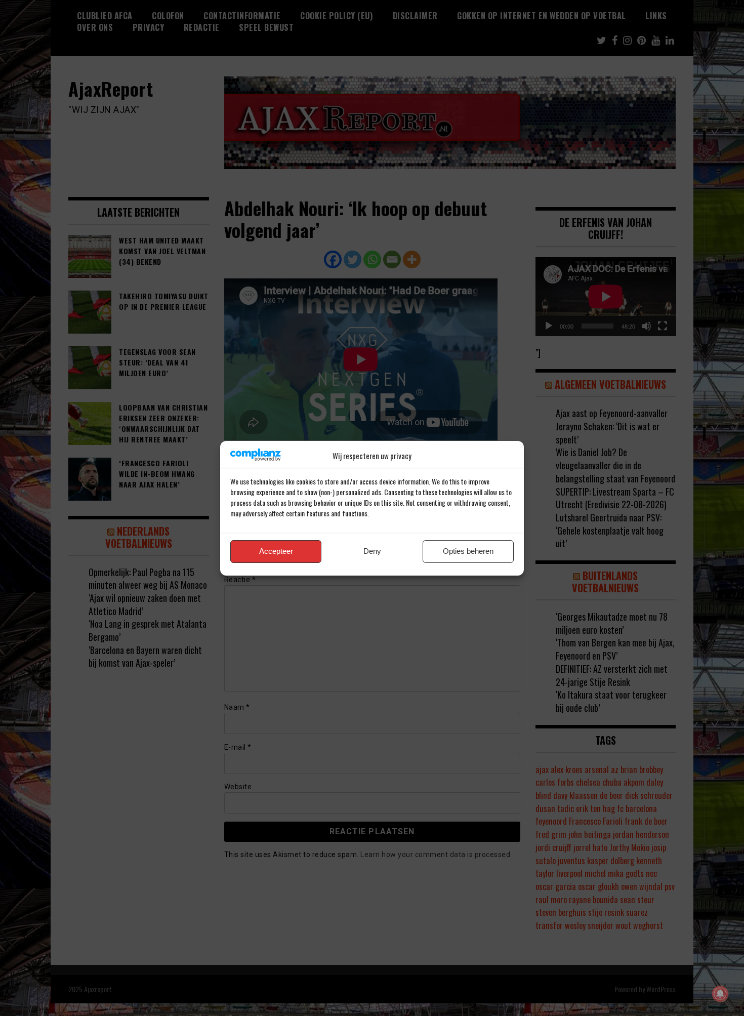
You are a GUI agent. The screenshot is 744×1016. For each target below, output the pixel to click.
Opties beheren (468, 551)
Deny (372, 551)
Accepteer (276, 551)
